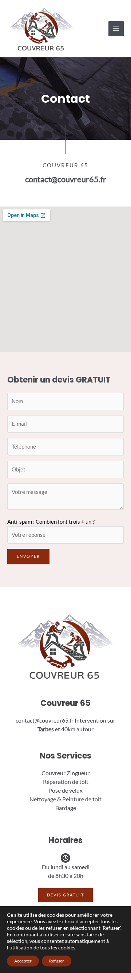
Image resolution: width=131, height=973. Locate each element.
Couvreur (53, 772)
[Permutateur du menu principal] (116, 28)
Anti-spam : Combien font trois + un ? (51, 522)
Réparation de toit (65, 781)
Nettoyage (42, 799)
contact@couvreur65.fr (65, 179)
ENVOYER (28, 556)
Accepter (23, 961)
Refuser (56, 961)
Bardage (65, 807)
